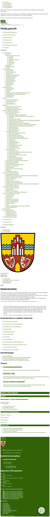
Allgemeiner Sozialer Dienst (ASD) (16, 132)
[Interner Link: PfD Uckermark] (26, 498)
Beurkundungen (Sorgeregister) (16, 137)
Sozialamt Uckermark (11, 113)
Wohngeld (10, 117)
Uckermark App (10, 70)
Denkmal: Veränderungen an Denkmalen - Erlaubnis (16, 360)
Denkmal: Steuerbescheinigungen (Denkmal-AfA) (15, 358)
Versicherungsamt (13, 127)
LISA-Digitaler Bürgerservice (13, 112)
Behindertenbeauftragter (12, 163)
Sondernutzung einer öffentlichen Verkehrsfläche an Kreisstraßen (22, 183)
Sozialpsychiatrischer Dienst (15, 157)
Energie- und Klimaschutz (12, 200)
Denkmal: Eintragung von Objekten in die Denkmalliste (17, 357)
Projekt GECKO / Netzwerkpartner (14, 168)
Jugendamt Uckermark (12, 131)
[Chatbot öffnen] (41, 510)
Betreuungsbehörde (13, 150)
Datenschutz (4, 422)
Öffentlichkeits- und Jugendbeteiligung (15, 94)
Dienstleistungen (10, 66)
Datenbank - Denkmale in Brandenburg (13, 429)
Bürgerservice (6, 229)
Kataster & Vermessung (12, 190)
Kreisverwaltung (7, 52)
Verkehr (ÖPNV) (10, 179)
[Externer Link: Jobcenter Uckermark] (26, 494)
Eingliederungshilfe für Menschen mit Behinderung (21, 116)
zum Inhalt (6, 2)
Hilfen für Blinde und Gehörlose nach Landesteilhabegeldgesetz (24, 120)
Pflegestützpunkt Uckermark (15, 121)
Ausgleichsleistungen (13, 130)
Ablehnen (3, 20)
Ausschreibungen (10, 79)
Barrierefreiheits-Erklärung (9, 510)
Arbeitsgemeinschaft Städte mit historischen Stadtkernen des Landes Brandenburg (24, 432)
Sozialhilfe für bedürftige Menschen (17, 114)
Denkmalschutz (10, 189)
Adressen (8, 86)
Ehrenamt (8, 170)
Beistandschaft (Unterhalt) (15, 135)
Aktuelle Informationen (11, 76)
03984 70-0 (11, 466)
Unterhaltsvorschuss (13, 134)
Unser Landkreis (10, 88)
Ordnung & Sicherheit (11, 178)
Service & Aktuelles (8, 69)
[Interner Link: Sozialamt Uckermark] (26, 491)
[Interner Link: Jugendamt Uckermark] (26, 495)
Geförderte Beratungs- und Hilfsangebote (18, 123)
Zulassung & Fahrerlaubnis (12, 181)
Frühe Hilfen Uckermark (12, 166)
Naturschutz (9, 197)
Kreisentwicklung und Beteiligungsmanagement (18, 92)
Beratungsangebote (13, 128)
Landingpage (6, 278)
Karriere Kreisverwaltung (12, 99)
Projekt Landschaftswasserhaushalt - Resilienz (17, 206)
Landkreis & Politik (7, 87)
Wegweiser (8, 65)
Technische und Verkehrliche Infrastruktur (16, 192)
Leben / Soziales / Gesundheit (10, 110)
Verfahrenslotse (10, 167)
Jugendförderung (12, 141)
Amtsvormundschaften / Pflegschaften (18, 138)
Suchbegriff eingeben (6, 24)
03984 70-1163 (9, 406)
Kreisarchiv (11, 63)
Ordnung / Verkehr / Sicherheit (10, 172)
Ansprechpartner (5, 417)
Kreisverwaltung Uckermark (13, 55)
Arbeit (4, 98)
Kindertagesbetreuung (14, 142)
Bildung (5, 105)
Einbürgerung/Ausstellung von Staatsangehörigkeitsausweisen (22, 175)
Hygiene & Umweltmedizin (15, 159)
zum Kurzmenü (7, 4)
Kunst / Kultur (6, 208)
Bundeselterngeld (12, 143)
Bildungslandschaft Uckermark (13, 106)
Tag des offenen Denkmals (10, 431)
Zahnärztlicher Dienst (13, 153)
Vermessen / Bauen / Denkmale (11, 186)
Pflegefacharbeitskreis (11, 171)
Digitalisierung (9, 97)
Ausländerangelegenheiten (12, 174)
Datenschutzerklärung (27, 18)
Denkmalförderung (8, 356)
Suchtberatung (12, 156)
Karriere (8, 54)
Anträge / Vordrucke (6, 415)
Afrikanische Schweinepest (12, 74)
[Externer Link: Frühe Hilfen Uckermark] (26, 497)
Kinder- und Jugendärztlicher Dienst (17, 154)
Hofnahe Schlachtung (11, 207)
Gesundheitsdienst (10, 149)
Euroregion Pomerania (11, 215)
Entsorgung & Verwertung (12, 199)
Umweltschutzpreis (11, 72)
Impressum (6, 505)
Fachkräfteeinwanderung (12, 185)
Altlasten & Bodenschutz (12, 201)
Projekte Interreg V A (11, 211)
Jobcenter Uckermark (11, 101)
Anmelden (5, 503)
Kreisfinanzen (11, 62)
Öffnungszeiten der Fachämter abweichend (12, 489)
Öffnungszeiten (10, 84)
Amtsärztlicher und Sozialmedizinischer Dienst (20, 152)
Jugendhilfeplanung (13, 146)
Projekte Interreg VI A (11, 214)
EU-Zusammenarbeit (8, 210)
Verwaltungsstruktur (13, 59)
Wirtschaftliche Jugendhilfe (15, 145)
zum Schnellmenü (7, 6)
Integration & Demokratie (12, 161)
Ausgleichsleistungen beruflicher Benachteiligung (20, 126)
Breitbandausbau (10, 95)
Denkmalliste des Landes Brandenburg (13, 428)
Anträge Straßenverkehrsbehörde (14, 182)
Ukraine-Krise (9, 73)
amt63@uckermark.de (10, 409)
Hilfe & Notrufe (9, 83)
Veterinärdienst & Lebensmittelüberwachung (17, 160)
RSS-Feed (5, 513)
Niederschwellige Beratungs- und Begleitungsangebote (22, 124)
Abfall (7, 204)
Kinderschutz (11, 139)
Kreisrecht (10, 61)
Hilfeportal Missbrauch (14, 148)
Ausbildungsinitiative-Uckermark (14, 109)
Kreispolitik (8, 90)
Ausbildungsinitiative (11, 103)
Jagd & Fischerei (10, 195)
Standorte (10, 57)
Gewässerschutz (10, 203)
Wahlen (8, 91)
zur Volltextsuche (7, 7)
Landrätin (10, 58)
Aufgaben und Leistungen (12, 108)
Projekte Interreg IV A (11, 212)
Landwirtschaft (9, 196)
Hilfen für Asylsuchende (14, 119)
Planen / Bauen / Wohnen (12, 188)
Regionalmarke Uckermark (10, 217)
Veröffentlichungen (10, 77)
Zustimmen (3, 22)
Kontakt (8, 68)
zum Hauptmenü (7, 3)
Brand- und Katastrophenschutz (14, 177)
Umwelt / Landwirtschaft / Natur (11, 193)
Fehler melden (6, 509)
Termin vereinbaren (11, 80)
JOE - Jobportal (10, 102)
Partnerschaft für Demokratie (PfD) (15, 164)
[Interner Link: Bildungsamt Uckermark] (26, 493)
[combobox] (17, 25)
